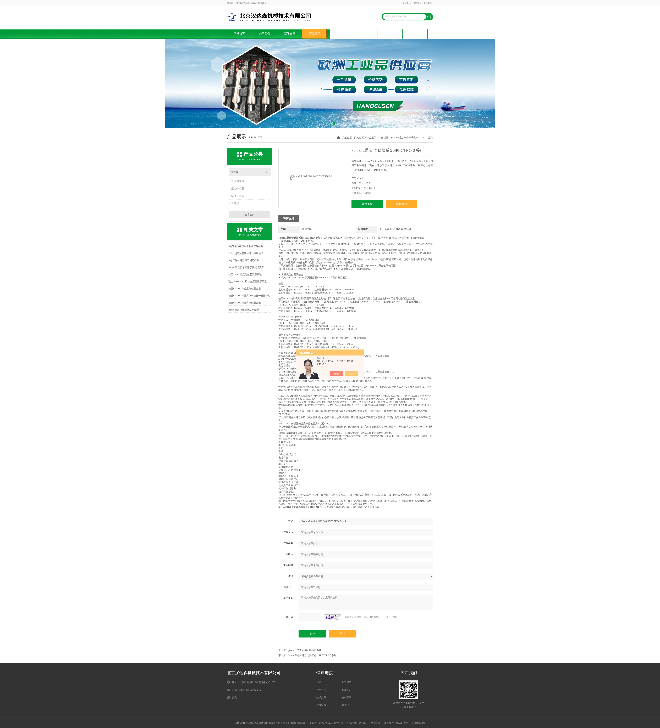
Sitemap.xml (418, 722)
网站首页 (239, 33)
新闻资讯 (289, 33)
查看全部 (250, 214)
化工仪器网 (402, 722)
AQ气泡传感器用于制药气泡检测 (245, 246)
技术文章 (339, 33)
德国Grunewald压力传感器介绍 (244, 302)
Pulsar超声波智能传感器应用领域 (245, 253)
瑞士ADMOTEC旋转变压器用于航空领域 (249, 281)
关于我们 (264, 33)
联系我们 (428, 3)
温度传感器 (237, 196)
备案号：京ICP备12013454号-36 (326, 722)
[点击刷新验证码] (332, 617)
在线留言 (417, 3)
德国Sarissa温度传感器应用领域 (245, 274)
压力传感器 (237, 188)
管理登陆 (375, 722)
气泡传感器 (237, 181)
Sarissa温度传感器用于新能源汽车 (246, 267)
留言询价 (367, 203)
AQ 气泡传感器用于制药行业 (243, 260)
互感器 (235, 203)
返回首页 (407, 3)
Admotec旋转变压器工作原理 (243, 309)
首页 (318, 682)
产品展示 (314, 33)
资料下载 (364, 33)
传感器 (384, 137)
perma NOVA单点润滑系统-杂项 (304, 650)
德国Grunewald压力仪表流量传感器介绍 (249, 295)
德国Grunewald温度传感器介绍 (244, 288)
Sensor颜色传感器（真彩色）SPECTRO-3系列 (312, 655)
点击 (266, 172)
